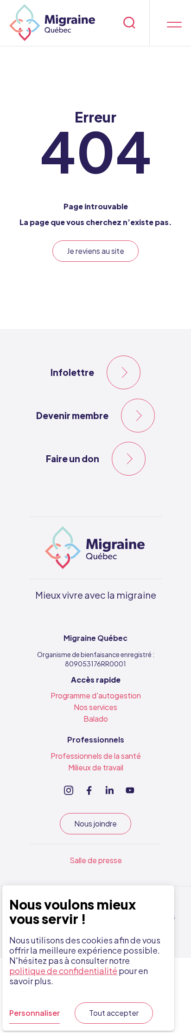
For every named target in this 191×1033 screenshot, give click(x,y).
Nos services (95, 707)
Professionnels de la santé (96, 756)
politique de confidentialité (63, 970)
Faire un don (72, 458)
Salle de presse (96, 860)
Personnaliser (34, 1013)
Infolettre (72, 372)
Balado (95, 718)
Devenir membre (72, 415)
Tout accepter (114, 1013)
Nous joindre (95, 823)
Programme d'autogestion (96, 695)
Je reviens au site (95, 251)
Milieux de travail (95, 767)
